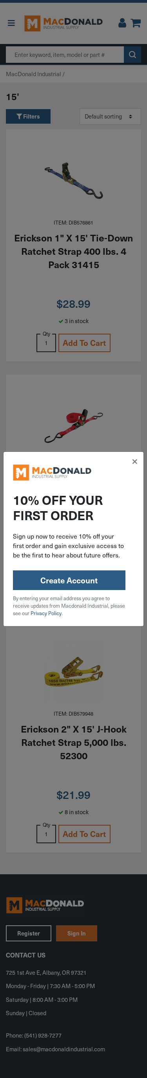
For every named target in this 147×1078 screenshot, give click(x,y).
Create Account (69, 580)
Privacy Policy (46, 613)
